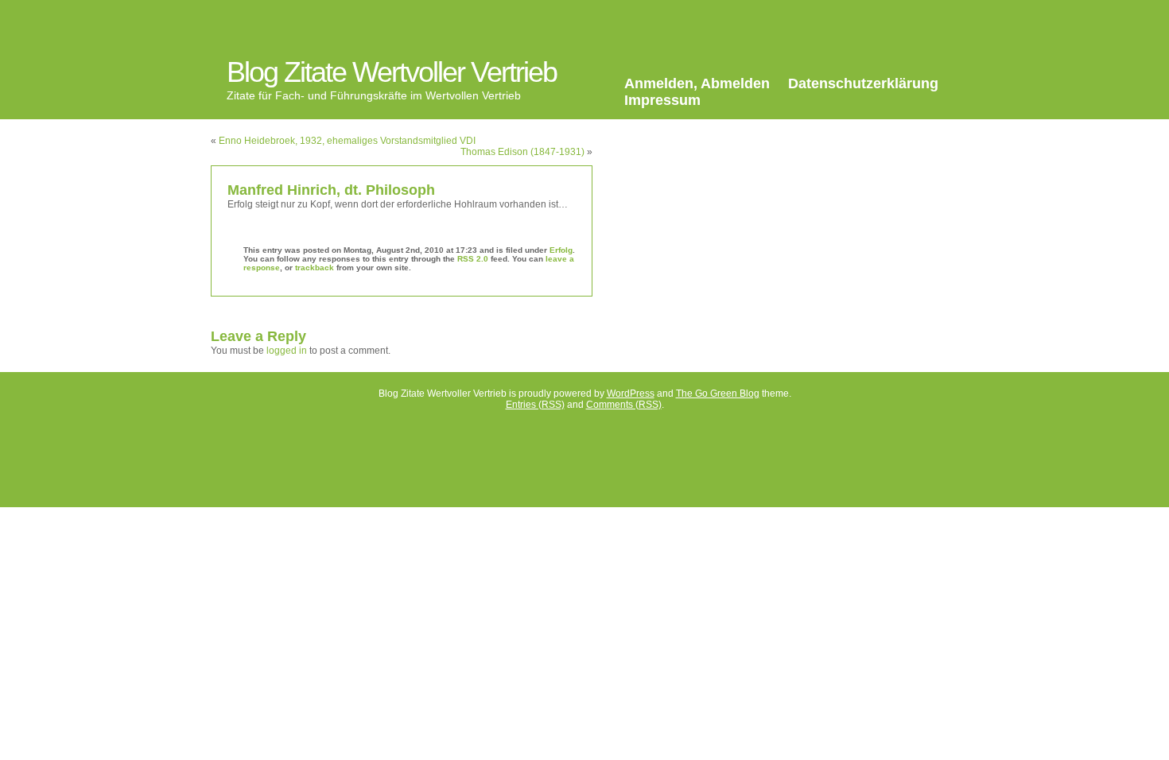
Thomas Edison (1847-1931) (522, 151)
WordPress (630, 393)
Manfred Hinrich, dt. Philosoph (331, 190)
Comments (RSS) (624, 404)
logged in (286, 350)
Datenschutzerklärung (863, 83)
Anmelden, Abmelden (697, 83)
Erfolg (561, 250)
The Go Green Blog (717, 393)
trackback (314, 267)
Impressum (662, 100)
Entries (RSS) (535, 404)
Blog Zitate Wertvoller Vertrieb (392, 72)
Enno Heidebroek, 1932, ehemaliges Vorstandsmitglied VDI (347, 140)
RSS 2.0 (472, 258)
